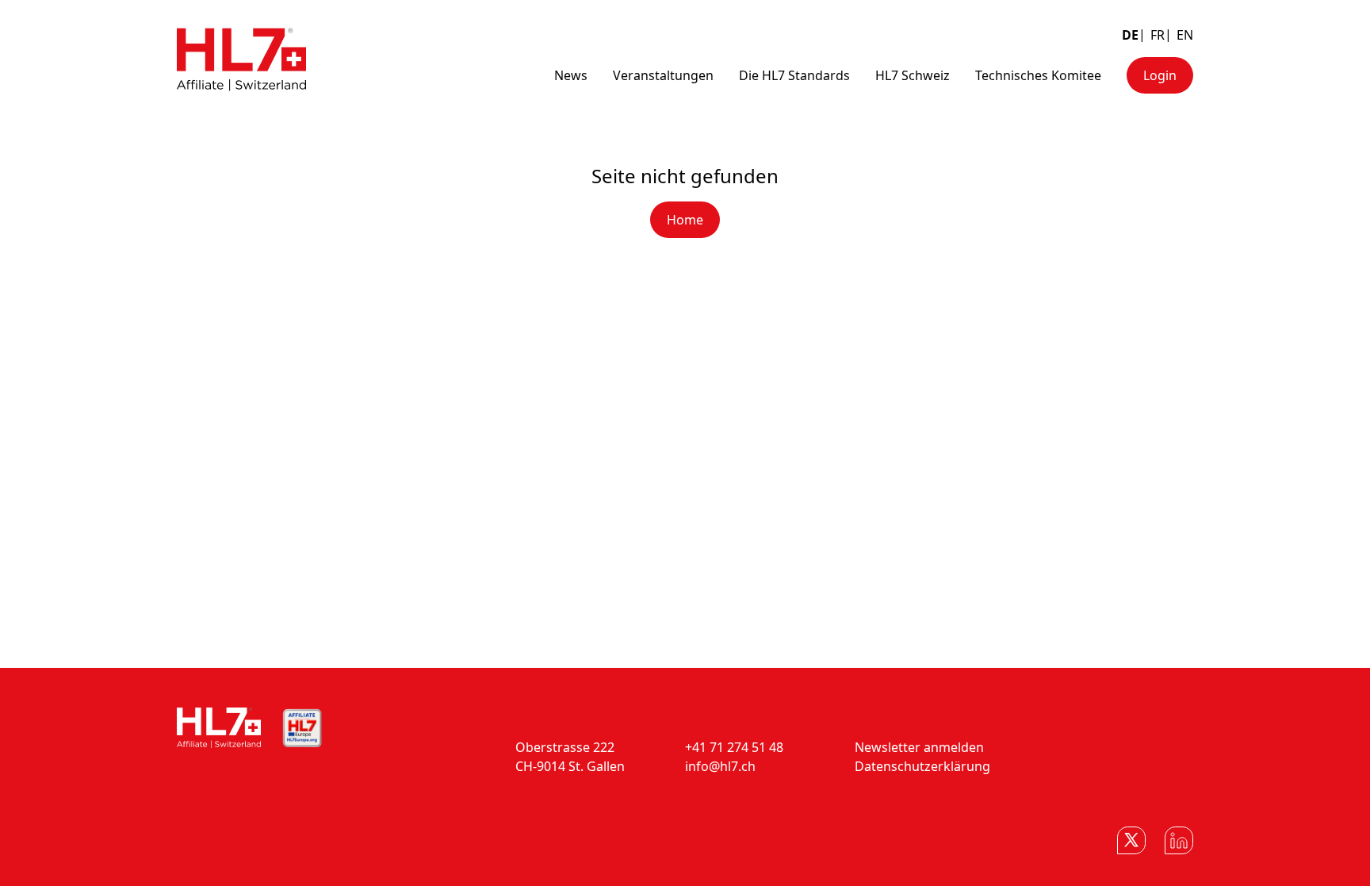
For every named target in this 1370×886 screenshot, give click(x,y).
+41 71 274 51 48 (734, 747)
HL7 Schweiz (912, 75)
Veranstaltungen (663, 75)
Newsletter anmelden (919, 747)
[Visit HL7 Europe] (302, 728)
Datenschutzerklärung (922, 766)
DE (1130, 35)
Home (685, 219)
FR (1157, 35)
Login (1160, 75)
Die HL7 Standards (794, 75)
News (570, 75)
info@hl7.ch (720, 766)
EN (1185, 35)
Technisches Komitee (1038, 75)
